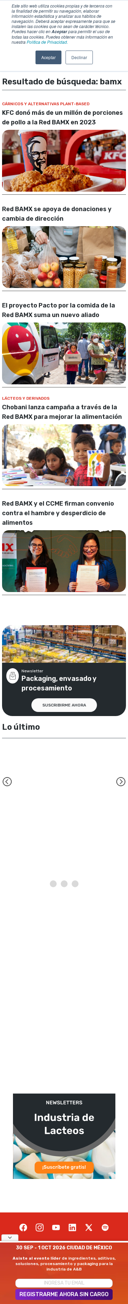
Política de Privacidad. (47, 42)
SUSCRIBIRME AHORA (64, 705)
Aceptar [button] (48, 57)
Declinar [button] (79, 57)
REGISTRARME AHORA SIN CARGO (64, 1294)
